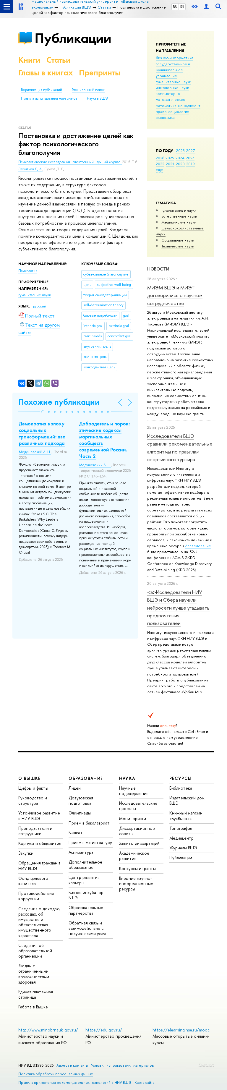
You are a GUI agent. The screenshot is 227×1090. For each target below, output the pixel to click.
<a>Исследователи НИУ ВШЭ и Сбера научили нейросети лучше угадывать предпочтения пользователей (178, 607)
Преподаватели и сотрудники (35, 830)
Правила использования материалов (49, 98)
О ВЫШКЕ (29, 778)
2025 (170, 158)
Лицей (75, 788)
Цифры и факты (33, 788)
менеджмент (189, 105)
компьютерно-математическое (170, 96)
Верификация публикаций (41, 90)
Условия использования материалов (122, 1065)
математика (166, 105)
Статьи (58, 60)
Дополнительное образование (85, 864)
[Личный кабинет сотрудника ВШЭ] (206, 6)
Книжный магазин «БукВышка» (185, 815)
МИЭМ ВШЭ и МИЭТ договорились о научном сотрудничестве (174, 295)
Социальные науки (177, 240)
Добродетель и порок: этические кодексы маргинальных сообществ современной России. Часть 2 (104, 439)
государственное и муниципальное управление (173, 69)
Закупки (25, 853)
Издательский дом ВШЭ (187, 800)
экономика (165, 117)
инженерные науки (172, 87)
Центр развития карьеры (84, 879)
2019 (190, 163)
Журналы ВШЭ (183, 848)
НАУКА (127, 778)
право (161, 111)
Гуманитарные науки (179, 210)
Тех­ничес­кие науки (177, 246)
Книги (29, 60)
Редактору (206, 1064)
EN (182, 6)
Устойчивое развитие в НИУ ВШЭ (39, 815)
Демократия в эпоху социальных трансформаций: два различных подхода (42, 433)
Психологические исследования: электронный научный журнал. (70, 162)
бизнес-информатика (174, 57)
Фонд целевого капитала (33, 880)
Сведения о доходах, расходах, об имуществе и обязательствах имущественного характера (39, 922)
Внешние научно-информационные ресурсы (136, 883)
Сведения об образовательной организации (35, 950)
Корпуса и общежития (39, 843)
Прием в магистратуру (90, 842)
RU (175, 6)
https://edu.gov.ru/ (103, 1030)
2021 (170, 163)
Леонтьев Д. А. (30, 169)
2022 (160, 163)
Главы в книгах (45, 72)
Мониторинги (132, 818)
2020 (180, 163)
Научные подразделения (133, 790)
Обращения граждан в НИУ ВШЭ (39, 865)
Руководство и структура (32, 800)
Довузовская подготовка (81, 800)
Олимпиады (80, 813)
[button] (43, 412)
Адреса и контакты (72, 1065)
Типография (180, 828)
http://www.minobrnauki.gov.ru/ (48, 1030)
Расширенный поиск (88, 90)
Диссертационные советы (137, 830)
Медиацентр (181, 838)
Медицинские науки (178, 222)
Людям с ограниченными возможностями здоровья (33, 974)
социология (178, 111)
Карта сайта (144, 1082)
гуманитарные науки (173, 81)
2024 (180, 158)
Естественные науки (179, 216)
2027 (190, 150)
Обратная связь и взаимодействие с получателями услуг (88, 928)
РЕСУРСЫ (180, 778)
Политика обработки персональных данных (55, 1073)
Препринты (99, 72)
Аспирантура (81, 852)
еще (159, 169)
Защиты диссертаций (139, 843)
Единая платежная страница (35, 994)
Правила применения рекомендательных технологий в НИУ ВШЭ (75, 1082)
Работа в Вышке (33, 1007)
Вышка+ (76, 832)
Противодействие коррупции (36, 895)
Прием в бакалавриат (89, 823)
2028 (180, 150)
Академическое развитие (134, 855)
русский (39, 306)
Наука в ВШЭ (97, 98)
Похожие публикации (59, 402)
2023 (190, 158)
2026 (160, 158)
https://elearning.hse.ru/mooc (181, 1030)
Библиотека (180, 788)
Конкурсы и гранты (137, 868)
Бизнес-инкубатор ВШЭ (86, 895)
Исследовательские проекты (138, 805)
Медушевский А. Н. (35, 452)
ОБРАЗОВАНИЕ (86, 778)
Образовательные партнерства (86, 910)
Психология (27, 270)
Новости (158, 269)
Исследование (198, 545)
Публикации (73, 38)
